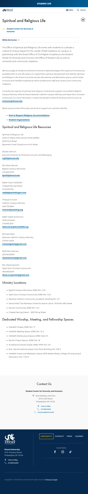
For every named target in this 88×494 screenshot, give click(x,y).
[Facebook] (55, 452)
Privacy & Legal (51, 480)
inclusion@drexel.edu (12, 101)
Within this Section (9, 40)
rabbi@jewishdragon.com (14, 192)
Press (69, 436)
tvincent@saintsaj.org (12, 210)
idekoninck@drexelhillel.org (15, 227)
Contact (59, 436)
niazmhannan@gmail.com (14, 258)
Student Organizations (19, 120)
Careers (79, 436)
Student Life (44, 3)
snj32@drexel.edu (10, 158)
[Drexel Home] (7, 10)
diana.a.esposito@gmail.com (15, 275)
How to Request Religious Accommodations (29, 115)
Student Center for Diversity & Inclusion (20, 30)
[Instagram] (62, 452)
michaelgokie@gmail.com (14, 244)
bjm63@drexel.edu (11, 175)
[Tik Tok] (70, 452)
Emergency (46, 436)
